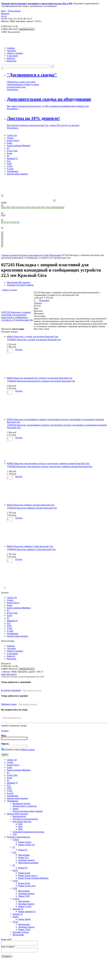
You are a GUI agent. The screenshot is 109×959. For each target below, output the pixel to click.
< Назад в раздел (9, 290)
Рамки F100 (24, 896)
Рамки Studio (24, 919)
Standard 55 (12, 158)
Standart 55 (17, 914)
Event (9, 153)
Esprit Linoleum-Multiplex (19, 145)
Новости (11, 58)
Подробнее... (13, 89)
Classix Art (12, 135)
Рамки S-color (24, 906)
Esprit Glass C (13, 140)
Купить (18, 349)
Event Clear (12, 150)
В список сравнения (11, 690)
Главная (10, 48)
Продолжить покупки (32, 690)
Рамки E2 (22, 850)
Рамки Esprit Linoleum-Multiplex (33, 878)
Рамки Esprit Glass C (28, 875)
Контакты (11, 61)
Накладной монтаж (21, 821)
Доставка (11, 50)
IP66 (20, 829)
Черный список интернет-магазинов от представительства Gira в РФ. (37, 3)
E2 (8, 156)
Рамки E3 (22, 868)
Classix (10, 138)
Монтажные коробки (28, 862)
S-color (10, 169)
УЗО (14, 834)
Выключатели (19, 816)
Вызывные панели (21, 803)
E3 (8, 148)
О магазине (12, 55)
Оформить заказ (9, 704)
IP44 (20, 826)
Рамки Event (24, 883)
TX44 (9, 166)
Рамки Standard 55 (27, 911)
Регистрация (14, 11)
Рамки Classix (24, 842)
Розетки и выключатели (30, 255)
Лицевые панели (20, 285)
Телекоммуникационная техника (28, 832)
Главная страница (9, 255)
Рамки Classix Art (26, 844)
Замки (15, 808)
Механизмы (55, 255)
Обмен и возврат (15, 53)
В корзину (45, 300)
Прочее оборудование (17, 174)
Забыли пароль (27, 749)
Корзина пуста (5, 14)
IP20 (20, 824)
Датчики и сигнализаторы (25, 819)
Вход (3, 11)
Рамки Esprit (24, 873)
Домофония (12, 171)
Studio (15, 916)
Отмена (5, 730)
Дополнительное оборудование (27, 811)
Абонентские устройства (24, 806)
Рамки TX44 (24, 929)
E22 (9, 161)
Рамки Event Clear (26, 886)
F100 (9, 163)
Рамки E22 (23, 857)
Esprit (9, 143)
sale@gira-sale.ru (9, 674)
